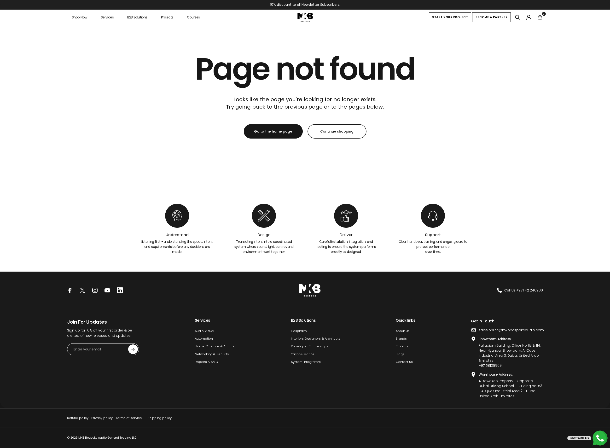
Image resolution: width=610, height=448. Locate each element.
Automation (204, 339)
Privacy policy (102, 418)
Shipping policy (160, 418)
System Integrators (306, 362)
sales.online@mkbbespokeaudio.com (511, 330)
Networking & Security (212, 354)
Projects (402, 346)
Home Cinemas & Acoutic (215, 346)
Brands (401, 339)
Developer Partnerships (309, 346)
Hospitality (299, 331)
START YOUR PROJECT (450, 17)
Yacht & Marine (302, 354)
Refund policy (77, 418)
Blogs (400, 354)
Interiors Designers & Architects (315, 339)
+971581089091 (491, 365)
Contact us (404, 362)
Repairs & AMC (206, 362)
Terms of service (129, 418)
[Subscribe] (133, 349)
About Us (403, 331)
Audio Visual (204, 331)
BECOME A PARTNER (491, 17)
